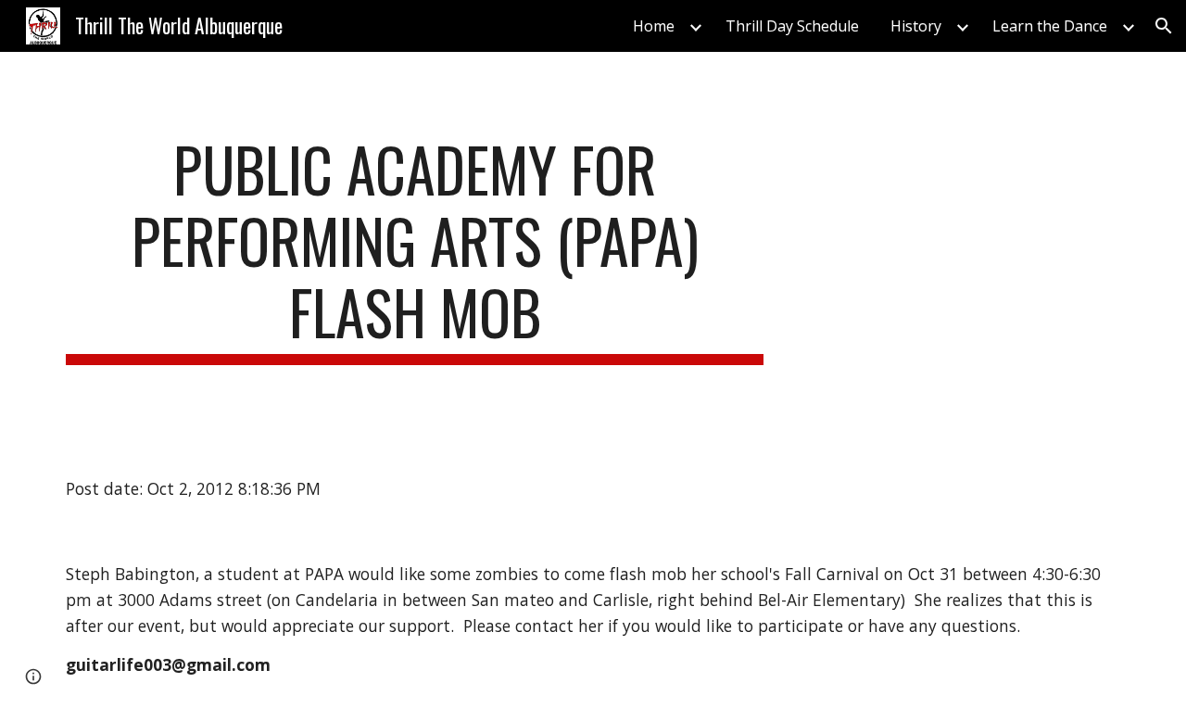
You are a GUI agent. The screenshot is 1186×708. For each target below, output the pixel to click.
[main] (415, 249)
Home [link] (654, 26)
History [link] (915, 26)
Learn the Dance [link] (1049, 26)
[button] (1164, 26)
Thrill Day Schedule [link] (792, 26)
